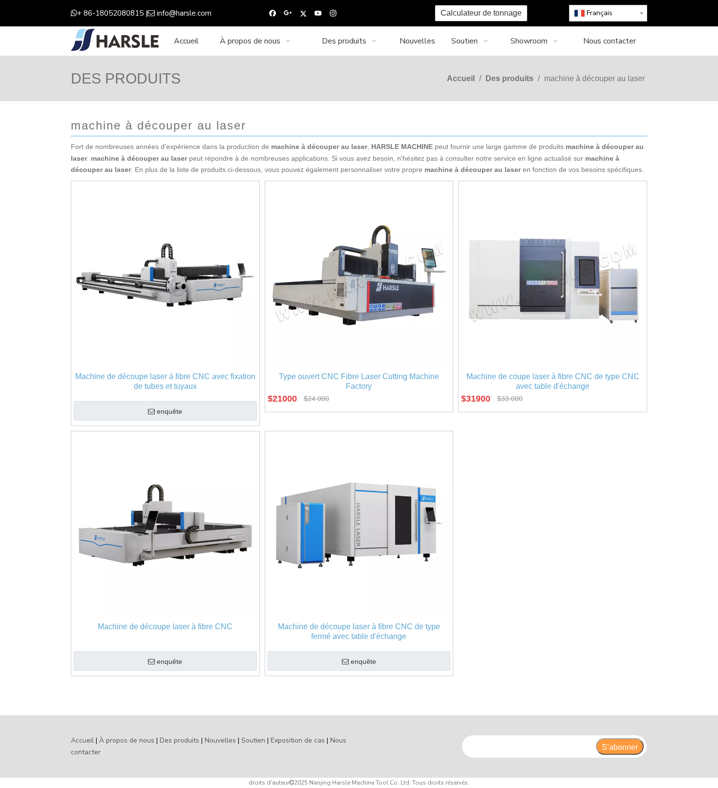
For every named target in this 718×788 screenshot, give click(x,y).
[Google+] (288, 13)
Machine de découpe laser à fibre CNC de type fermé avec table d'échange (359, 631)
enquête (169, 411)
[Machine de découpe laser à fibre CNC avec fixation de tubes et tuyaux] (165, 275)
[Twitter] (303, 13)
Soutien (253, 740)
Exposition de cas (298, 740)
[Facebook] (273, 13)
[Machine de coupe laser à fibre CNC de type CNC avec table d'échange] (552, 275)
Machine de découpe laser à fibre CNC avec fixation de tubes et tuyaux (165, 381)
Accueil (82, 740)
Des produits (179, 740)
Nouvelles (220, 740)
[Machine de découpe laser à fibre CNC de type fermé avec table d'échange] (359, 525)
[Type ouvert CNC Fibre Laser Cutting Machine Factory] (359, 275)
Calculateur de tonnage (481, 13)
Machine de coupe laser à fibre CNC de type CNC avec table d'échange (552, 381)
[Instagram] (333, 13)
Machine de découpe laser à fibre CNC (165, 626)
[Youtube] (318, 13)
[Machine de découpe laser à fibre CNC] (165, 525)
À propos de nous (126, 740)
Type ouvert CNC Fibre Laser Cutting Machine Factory (359, 381)
